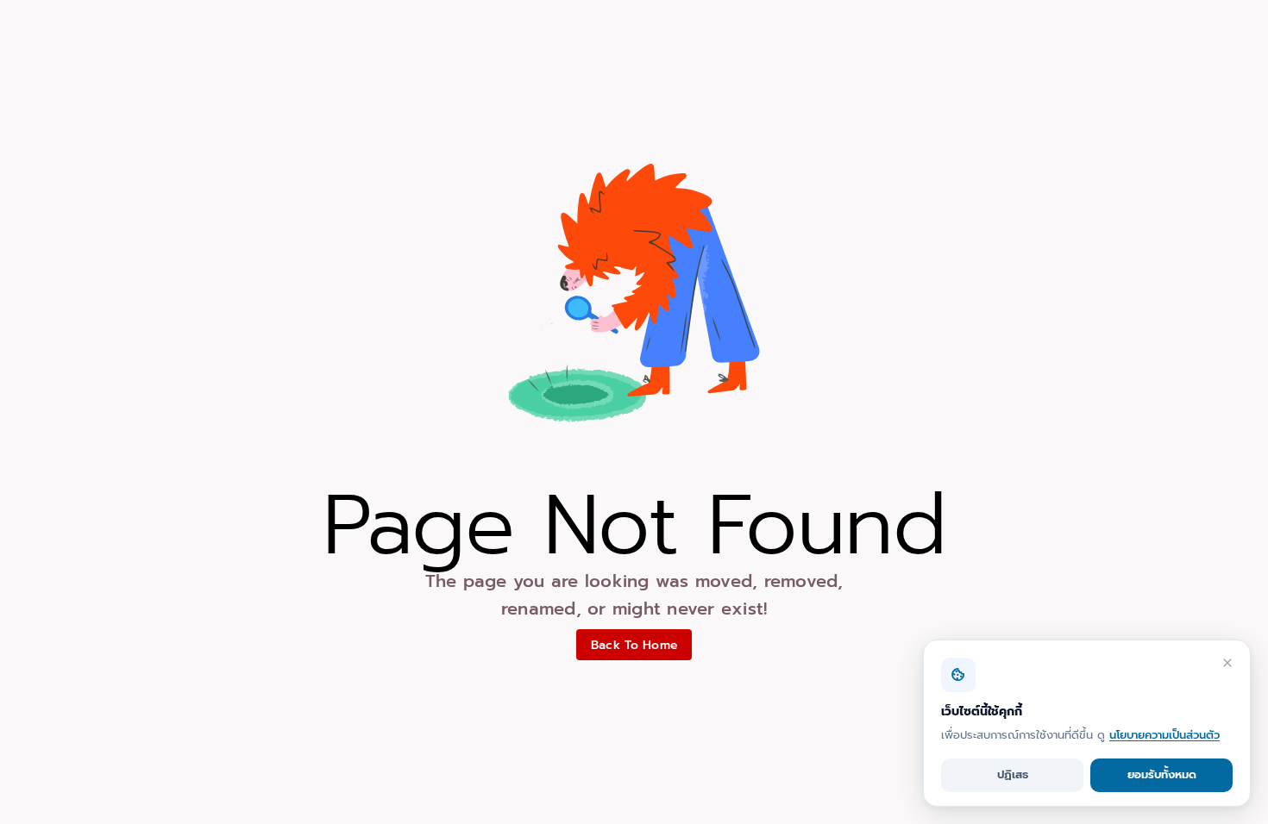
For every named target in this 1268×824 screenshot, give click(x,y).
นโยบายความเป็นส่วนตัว (1164, 735)
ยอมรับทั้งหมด (1161, 774)
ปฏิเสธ (1012, 774)
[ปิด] (1227, 663)
